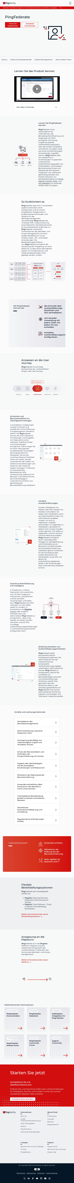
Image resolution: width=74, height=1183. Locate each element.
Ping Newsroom (26, 1129)
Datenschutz (31, 1173)
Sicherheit (41, 1173)
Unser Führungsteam (28, 1123)
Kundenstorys (52, 1116)
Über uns (24, 1116)
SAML (55, 181)
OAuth (60, 179)
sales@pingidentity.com (21, 1084)
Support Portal (52, 1146)
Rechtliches (21, 1173)
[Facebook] (33, 1178)
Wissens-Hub (51, 1152)
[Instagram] (49, 1178)
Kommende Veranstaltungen (30, 1132)
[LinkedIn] (29, 1178)
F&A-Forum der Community (56, 1149)
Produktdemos (26, 1152)
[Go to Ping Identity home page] (9, 3)
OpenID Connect (45, 181)
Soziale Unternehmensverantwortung (31, 1120)
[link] (12, 25)
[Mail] (45, 1178)
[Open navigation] (70, 3)
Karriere (23, 1126)
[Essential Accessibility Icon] (37, 1169)
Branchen (50, 1122)
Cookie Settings (51, 1173)
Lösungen (50, 1119)
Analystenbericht (53, 1124)
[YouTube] (37, 1178)
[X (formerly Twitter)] (25, 1178)
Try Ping (23, 1149)
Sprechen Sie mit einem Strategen (32, 1146)
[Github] (41, 1178)
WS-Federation (44, 183)
